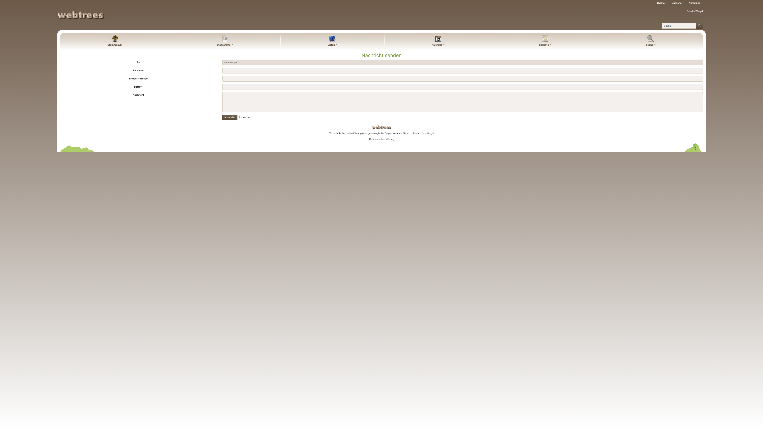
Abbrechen (245, 117)
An (138, 62)
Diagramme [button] (224, 44)
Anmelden (694, 2)
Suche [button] (650, 44)
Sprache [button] (677, 2)
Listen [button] (331, 44)
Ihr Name (138, 70)
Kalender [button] (437, 44)
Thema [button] (661, 2)
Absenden (229, 117)
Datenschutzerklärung (381, 139)
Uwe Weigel (427, 133)
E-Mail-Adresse (138, 78)
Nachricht (138, 94)
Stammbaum (114, 44)
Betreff (138, 86)
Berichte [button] (544, 44)
